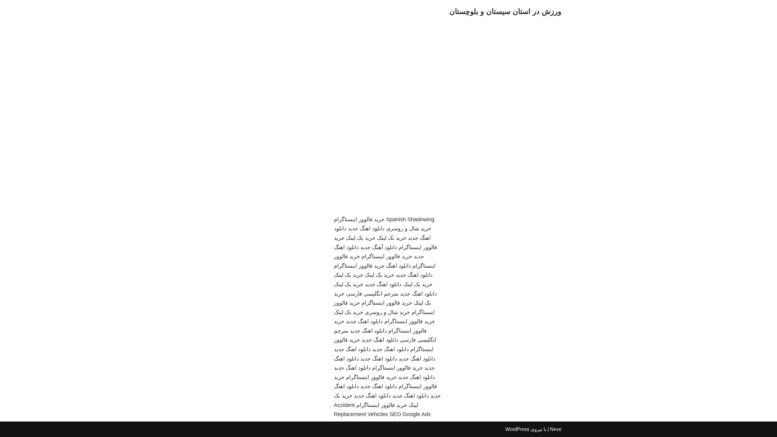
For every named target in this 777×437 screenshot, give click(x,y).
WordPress (517, 429)
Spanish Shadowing (410, 219)
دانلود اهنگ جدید (366, 228)
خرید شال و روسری (408, 228)
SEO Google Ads (410, 414)
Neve (556, 429)
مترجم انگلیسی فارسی (372, 294)
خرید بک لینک (391, 238)
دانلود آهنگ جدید (378, 247)
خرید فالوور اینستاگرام (359, 219)
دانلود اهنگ (398, 266)
